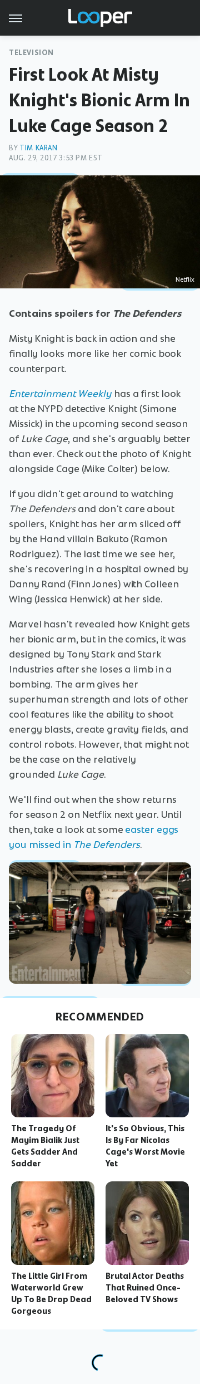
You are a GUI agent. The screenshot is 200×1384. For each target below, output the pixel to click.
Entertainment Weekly (60, 393)
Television (31, 52)
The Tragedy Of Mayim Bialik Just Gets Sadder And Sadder (45, 1146)
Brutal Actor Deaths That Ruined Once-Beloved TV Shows (145, 1287)
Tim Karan (38, 148)
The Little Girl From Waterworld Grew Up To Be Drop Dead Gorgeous (51, 1293)
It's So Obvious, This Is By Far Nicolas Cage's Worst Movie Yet (145, 1146)
